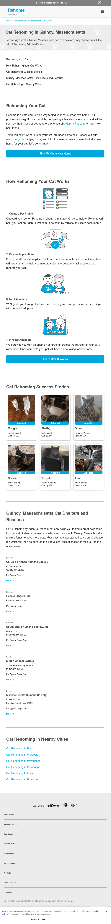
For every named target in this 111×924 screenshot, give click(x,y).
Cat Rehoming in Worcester (22, 754)
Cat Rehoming (20, 20)
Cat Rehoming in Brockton (22, 779)
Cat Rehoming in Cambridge (23, 767)
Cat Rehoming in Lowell (20, 773)
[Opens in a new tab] (54, 805)
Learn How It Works (55, 359)
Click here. (62, 2)
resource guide (15, 139)
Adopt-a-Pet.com (74, 123)
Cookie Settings (38, 919)
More (9, 580)
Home (8, 20)
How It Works (9, 814)
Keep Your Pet (9, 844)
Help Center (8, 834)
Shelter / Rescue (10, 882)
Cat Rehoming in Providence (23, 761)
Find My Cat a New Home (55, 153)
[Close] (107, 911)
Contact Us (8, 892)
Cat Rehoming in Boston (20, 748)
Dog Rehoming (9, 853)
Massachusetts (36, 20)
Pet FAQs (7, 873)
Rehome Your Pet (10, 824)
